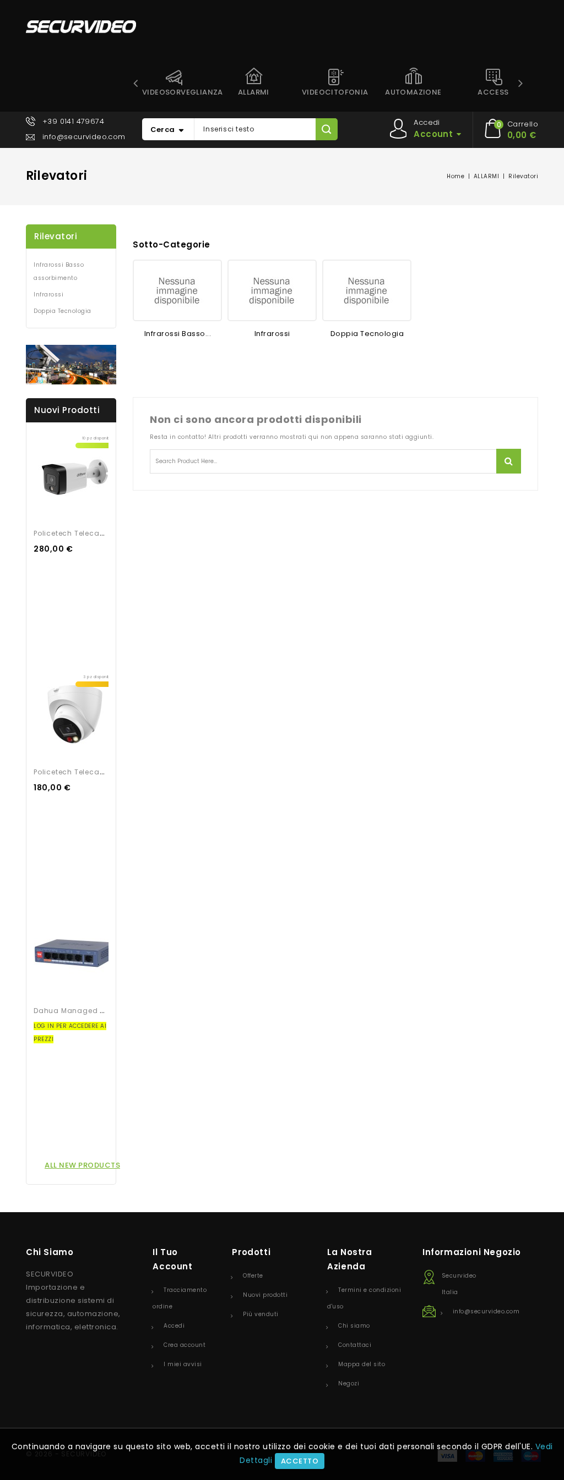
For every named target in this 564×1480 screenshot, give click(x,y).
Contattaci (354, 1345)
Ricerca (508, 461)
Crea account (184, 1345)
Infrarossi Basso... (178, 333)
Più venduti (261, 1314)
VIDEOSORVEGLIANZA (178, 92)
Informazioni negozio (471, 1252)
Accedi (174, 1326)
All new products (82, 1165)
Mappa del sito (361, 1364)
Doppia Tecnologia (62, 311)
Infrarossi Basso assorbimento (59, 271)
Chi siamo (354, 1326)
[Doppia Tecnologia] (366, 290)
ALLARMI (253, 92)
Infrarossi (48, 294)
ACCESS (493, 92)
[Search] (326, 129)
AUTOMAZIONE (413, 92)
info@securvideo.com (84, 136)
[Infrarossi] (272, 290)
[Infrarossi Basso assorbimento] (177, 290)
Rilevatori (55, 236)
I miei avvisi (183, 1364)
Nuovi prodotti (265, 1295)
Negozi (348, 1383)
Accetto (300, 1461)
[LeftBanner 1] (71, 364)
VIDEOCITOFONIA (335, 92)
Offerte (253, 1276)
